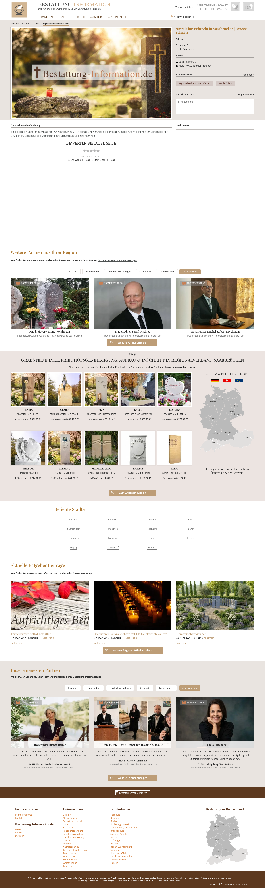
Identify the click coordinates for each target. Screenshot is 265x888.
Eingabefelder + (246, 94)
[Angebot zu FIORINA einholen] (138, 448)
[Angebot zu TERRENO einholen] (64, 448)
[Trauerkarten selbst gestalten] (50, 605)
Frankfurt (113, 537)
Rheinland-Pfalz (118, 853)
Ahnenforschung (71, 817)
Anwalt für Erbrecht (73, 821)
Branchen (46, 17)
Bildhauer (68, 827)
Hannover (113, 519)
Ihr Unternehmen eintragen (133, 792)
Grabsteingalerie (116, 17)
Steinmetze (145, 271)
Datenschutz (21, 829)
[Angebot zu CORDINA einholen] (174, 389)
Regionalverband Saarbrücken (56, 23)
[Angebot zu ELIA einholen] (101, 389)
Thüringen (115, 840)
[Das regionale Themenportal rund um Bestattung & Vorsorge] (19, 10)
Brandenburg (46, 767)
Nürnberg (74, 519)
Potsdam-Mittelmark (65, 767)
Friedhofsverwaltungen (119, 271)
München (113, 528)
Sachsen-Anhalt (118, 833)
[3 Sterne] (91, 150)
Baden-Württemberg (134, 763)
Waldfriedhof (70, 862)
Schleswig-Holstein (120, 824)
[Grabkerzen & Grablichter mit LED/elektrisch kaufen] (133, 605)
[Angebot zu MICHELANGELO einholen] (101, 448)
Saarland (36, 23)
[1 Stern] (84, 150)
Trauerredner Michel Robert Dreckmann (215, 331)
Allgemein (209, 637)
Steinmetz (145, 687)
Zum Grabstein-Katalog (132, 492)
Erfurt (191, 519)
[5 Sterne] (98, 150)
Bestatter (72, 271)
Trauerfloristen (167, 271)
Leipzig (73, 547)
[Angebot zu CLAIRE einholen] (64, 389)
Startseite (15, 23)
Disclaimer (20, 835)
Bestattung (63, 17)
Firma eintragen (185, 17)
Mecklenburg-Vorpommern (124, 827)
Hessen (114, 862)
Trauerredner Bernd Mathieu (132, 331)
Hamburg (74, 537)
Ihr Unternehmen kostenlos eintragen (117, 260)
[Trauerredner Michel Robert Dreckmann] (215, 303)
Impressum (21, 832)
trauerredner (92, 271)
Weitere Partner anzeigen (132, 778)
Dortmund (152, 547)
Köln (152, 537)
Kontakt (19, 817)
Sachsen (114, 837)
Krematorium (70, 859)
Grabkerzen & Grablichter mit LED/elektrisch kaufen (130, 634)
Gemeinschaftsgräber (191, 634)
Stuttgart (152, 528)
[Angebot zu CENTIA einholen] (28, 389)
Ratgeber (96, 17)
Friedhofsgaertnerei (73, 830)
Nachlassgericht (71, 846)
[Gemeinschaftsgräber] (215, 605)
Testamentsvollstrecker (75, 849)
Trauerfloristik (46, 637)
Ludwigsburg (234, 767)
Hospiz (66, 840)
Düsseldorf (113, 547)
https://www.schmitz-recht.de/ (195, 65)
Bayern (114, 843)
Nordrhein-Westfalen (121, 856)
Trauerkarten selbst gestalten (31, 634)
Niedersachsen (118, 859)
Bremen (191, 537)
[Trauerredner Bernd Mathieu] (133, 303)
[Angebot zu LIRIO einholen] (174, 448)
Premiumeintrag (30, 283)
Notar (66, 824)
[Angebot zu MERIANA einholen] (28, 448)
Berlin (191, 528)
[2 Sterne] (88, 150)
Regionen (248, 74)
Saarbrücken (225, 83)
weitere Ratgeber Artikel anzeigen (132, 650)
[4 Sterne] (94, 150)
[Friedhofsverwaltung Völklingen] (50, 303)
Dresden (152, 519)
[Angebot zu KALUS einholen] (138, 389)
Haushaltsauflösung (73, 837)
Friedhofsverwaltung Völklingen (49, 331)
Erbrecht (80, 17)
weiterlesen (17, 643)
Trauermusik (69, 866)
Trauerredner (111, 335)
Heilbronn (151, 763)
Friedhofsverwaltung (27, 335)
